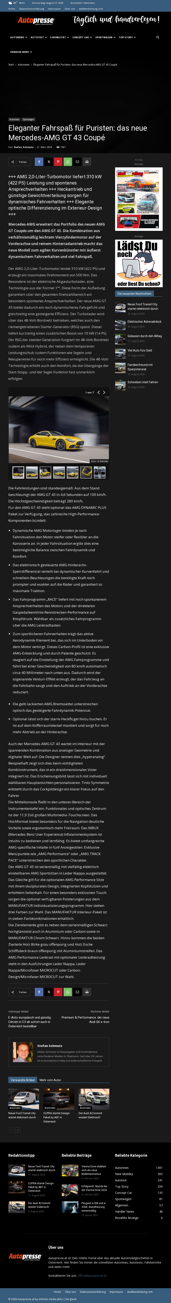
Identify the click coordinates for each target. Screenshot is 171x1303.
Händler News (19, 51)
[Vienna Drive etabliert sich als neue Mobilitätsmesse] (70, 1170)
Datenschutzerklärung (31, 8)
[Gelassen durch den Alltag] (120, 339)
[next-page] (17, 1129)
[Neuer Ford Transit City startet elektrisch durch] (23, 1099)
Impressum (54, 8)
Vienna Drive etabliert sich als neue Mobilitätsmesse (94, 1170)
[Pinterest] (58, 162)
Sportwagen (103, 37)
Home (11, 8)
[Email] (77, 162)
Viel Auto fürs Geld (140, 350)
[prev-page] (11, 1129)
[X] (48, 162)
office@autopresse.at (92, 1276)
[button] (158, 37)
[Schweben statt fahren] (120, 385)
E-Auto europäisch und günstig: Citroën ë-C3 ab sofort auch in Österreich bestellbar (29, 1022)
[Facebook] (39, 162)
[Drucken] (87, 162)
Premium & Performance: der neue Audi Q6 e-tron (85, 1020)
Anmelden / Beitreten (82, 2)
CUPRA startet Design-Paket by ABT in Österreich (56, 1117)
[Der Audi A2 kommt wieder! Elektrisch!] (94, 1099)
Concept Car (80, 37)
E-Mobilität (58, 37)
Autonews (17, 37)
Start (11, 64)
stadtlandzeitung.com (91, 8)
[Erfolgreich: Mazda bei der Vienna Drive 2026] (70, 1190)
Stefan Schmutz (24, 147)
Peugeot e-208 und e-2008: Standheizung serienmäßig (94, 1207)
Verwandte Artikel (23, 1080)
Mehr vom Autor (50, 1080)
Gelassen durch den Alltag (145, 336)
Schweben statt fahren (143, 382)
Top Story (126, 37)
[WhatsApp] (68, 162)
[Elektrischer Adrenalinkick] (120, 325)
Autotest (37, 37)
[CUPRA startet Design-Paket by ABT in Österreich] (58, 1099)
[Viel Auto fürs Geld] (120, 353)
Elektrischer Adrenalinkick (144, 321)
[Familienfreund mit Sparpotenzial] (120, 368)
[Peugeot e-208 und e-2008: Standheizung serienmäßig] (70, 1207)
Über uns (70, 8)
